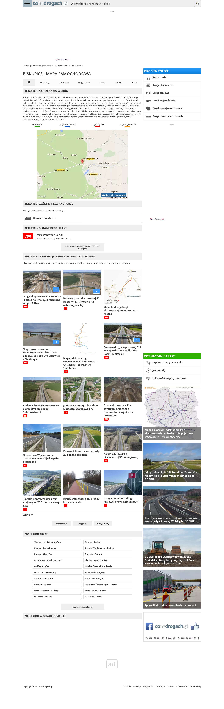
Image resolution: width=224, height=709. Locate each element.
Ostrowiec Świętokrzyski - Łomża (101, 584)
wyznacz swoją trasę (82, 607)
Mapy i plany (84, 82)
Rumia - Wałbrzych (94, 578)
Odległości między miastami (169, 378)
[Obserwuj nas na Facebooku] (172, 640)
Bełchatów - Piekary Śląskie (98, 566)
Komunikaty (195, 686)
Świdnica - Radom (43, 596)
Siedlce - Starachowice (45, 548)
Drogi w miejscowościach (167, 116)
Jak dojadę (158, 370)
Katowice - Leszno (94, 596)
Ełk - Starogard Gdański (96, 560)
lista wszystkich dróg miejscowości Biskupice (82, 247)
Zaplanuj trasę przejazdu (167, 362)
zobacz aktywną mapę (115, 195)
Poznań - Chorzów (43, 554)
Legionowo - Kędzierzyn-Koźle (48, 560)
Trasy (134, 82)
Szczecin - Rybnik (42, 584)
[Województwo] (29, 82)
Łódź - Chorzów (41, 566)
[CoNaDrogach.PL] (50, 6)
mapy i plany (103, 523)
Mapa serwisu (182, 686)
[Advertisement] (112, 35)
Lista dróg (44, 82)
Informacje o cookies (164, 686)
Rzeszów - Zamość (93, 554)
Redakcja (137, 686)
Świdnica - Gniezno (43, 578)
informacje (61, 523)
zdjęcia (82, 523)
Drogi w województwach (167, 108)
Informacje (64, 82)
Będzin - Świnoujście (95, 572)
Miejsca (119, 82)
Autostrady (159, 77)
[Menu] (27, 3)
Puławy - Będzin (92, 542)
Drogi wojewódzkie (163, 100)
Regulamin (148, 686)
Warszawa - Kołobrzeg (45, 572)
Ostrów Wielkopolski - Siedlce (99, 548)
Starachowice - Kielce (95, 590)
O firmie (127, 686)
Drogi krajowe (160, 92)
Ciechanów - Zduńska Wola (47, 542)
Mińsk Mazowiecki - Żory (46, 590)
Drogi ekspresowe (163, 85)
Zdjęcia (103, 82)
